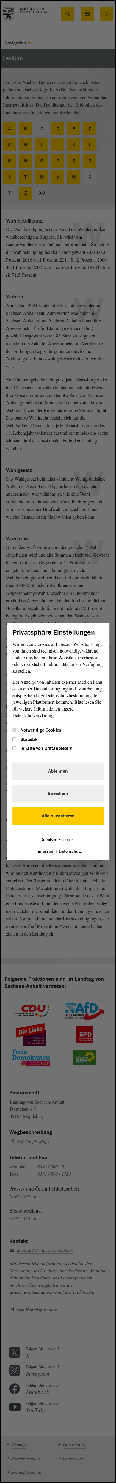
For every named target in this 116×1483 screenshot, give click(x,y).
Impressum (44, 852)
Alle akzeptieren (58, 816)
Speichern (58, 794)
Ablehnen (58, 772)
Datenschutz (70, 852)
